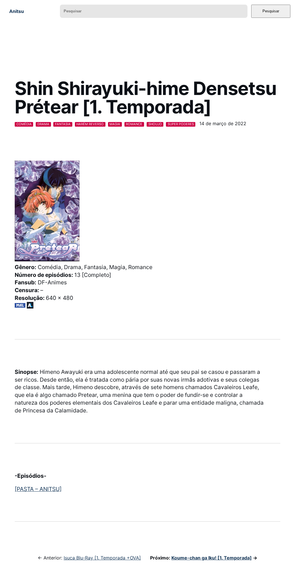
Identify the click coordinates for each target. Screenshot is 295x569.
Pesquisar (270, 11)
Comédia (24, 124)
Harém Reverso (90, 124)
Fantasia (63, 124)
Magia (114, 124)
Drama (43, 124)
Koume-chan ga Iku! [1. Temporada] (211, 558)
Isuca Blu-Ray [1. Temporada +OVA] (102, 558)
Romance (134, 124)
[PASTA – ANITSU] (38, 489)
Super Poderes (181, 124)
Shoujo (155, 124)
